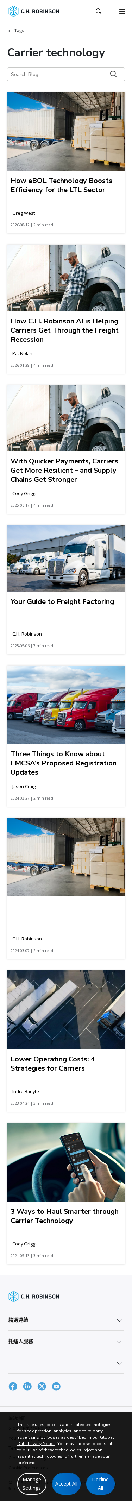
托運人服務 (20, 1341)
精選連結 (18, 1319)
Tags (19, 30)
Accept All (66, 1483)
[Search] (113, 74)
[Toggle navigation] (122, 11)
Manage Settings (32, 1483)
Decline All (100, 1483)
